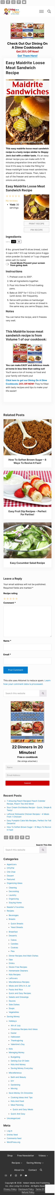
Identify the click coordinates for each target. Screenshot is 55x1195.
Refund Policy (28, 1192)
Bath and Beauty (18, 1077)
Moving (14, 1088)
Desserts (13, 935)
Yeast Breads (17, 927)
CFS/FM (10, 868)
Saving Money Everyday (22, 1068)
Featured (11, 879)
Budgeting (15, 1057)
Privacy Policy (10, 1189)
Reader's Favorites (15, 907)
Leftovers (13, 978)
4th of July (16, 1025)
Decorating (14, 891)
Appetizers (11, 864)
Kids (11, 1049)
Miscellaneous (15, 1073)
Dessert (10, 876)
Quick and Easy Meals (23, 1109)
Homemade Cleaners (18, 971)
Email (7, 654)
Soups (11, 1008)
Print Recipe (36, 223)
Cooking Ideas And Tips (21, 1097)
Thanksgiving (17, 1040)
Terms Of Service (43, 1189)
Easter (13, 1033)
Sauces (12, 1001)
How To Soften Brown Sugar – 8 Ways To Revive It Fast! (27, 461)
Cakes (13, 940)
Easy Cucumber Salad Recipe (27, 562)
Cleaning (13, 888)
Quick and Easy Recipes (20, 993)
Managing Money (16, 1052)
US (13, 241)
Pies (13, 951)
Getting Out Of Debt (20, 1061)
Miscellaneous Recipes (19, 982)
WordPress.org (13, 1142)
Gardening (15, 1085)
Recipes (10, 911)
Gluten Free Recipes (18, 967)
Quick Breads (17, 923)
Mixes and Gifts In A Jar (19, 986)
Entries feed (12, 1135)
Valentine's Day (18, 1044)
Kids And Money (18, 1064)
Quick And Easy (18, 1114)
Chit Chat (11, 872)
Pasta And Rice (16, 989)
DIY (12, 1081)
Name (7, 641)
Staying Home (15, 902)
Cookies (14, 947)
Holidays (13, 1021)
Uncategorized (13, 1118)
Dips (11, 959)
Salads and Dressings (18, 997)
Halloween (15, 1037)
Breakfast (13, 932)
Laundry (12, 895)
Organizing (14, 899)
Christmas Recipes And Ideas (24, 1029)
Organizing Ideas (14, 883)
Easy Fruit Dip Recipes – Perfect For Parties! (27, 513)
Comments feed (14, 1138)
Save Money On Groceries (21, 1093)
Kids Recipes (14, 974)
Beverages (13, 915)
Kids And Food (17, 1101)
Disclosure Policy (26, 1189)
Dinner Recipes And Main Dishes (23, 956)
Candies (14, 944)
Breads (12, 919)
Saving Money (13, 1016)
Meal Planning (17, 1105)
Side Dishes (14, 1004)
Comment (9, 602)
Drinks (12, 963)
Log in (9, 1131)
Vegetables (14, 1012)
